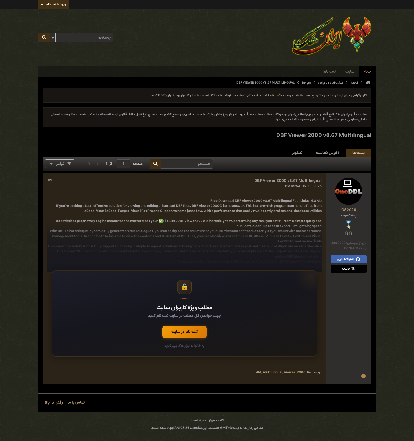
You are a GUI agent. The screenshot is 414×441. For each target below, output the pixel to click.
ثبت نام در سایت (184, 331)
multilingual (272, 372)
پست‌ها (358, 152)
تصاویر (297, 152)
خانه (367, 71)
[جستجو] (44, 37)
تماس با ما (76, 402)
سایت (350, 71)
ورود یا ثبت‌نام (56, 4)
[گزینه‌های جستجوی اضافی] (53, 37)
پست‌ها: (361, 248)
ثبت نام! (329, 71)
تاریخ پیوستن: (356, 243)
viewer (289, 372)
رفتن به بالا (54, 402)
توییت (346, 268)
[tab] (358, 153)
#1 (49, 180)
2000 (301, 372)
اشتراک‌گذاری (345, 259)
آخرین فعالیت (327, 152)
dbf (258, 372)
